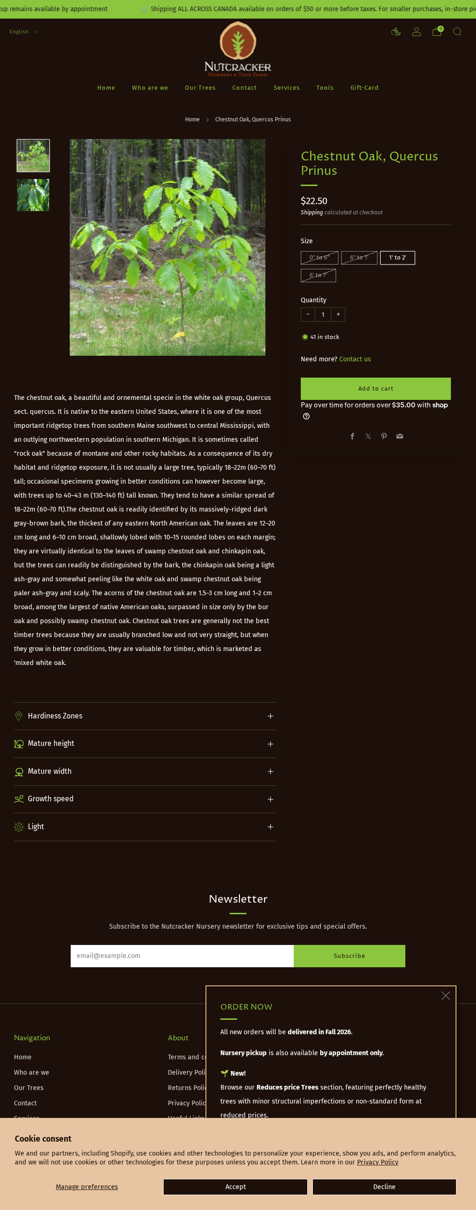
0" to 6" (320, 257)
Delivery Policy (190, 1073)
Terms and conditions (200, 1057)
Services (287, 87)
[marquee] (238, 9)
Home (106, 87)
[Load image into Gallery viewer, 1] (33, 155)
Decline (384, 1187)
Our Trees (200, 87)
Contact (244, 87)
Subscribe (349, 955)
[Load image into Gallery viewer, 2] (33, 195)
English (20, 32)
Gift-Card (364, 87)
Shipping (312, 212)
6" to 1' (359, 257)
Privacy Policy (377, 1162)
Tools (325, 87)
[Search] (457, 31)
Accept (235, 1187)
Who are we (150, 87)
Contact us (355, 359)
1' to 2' (397, 257)
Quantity (313, 300)
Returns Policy (189, 1088)
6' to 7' (318, 275)
